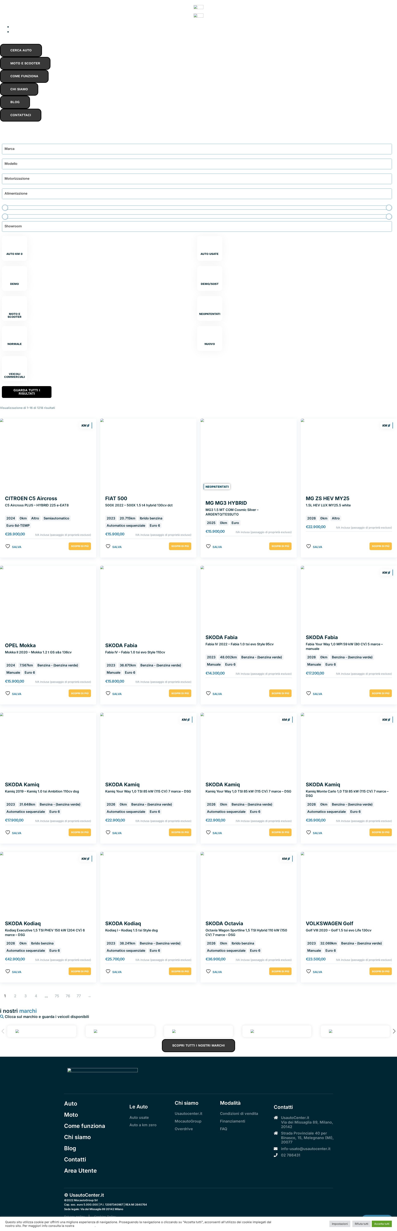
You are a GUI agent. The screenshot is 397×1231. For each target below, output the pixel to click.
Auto (70, 1103)
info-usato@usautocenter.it (305, 1149)
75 (57, 996)
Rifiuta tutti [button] (361, 1223)
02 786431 (290, 1155)
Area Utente (80, 1170)
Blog (70, 1148)
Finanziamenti (232, 1121)
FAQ (223, 1129)
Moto (71, 1114)
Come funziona (84, 1126)
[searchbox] (31, 148)
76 (68, 996)
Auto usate (139, 1117)
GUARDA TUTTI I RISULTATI (26, 392)
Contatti (75, 1159)
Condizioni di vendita (239, 1113)
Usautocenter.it (188, 1113)
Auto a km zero (143, 1125)
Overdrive (184, 1129)
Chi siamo (77, 1137)
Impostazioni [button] (340, 1223)
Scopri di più (80, 546)
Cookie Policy (85, 1226)
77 (79, 996)
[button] (394, 1031)
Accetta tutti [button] (381, 1223)
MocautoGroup (188, 1121)
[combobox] (197, 149)
